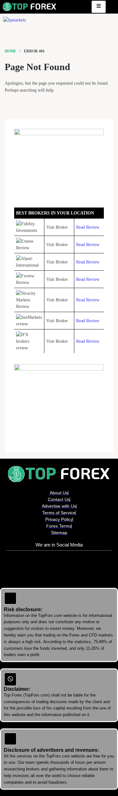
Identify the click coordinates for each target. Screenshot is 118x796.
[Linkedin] (40, 566)
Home (10, 51)
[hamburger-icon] (99, 7)
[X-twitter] (59, 566)
